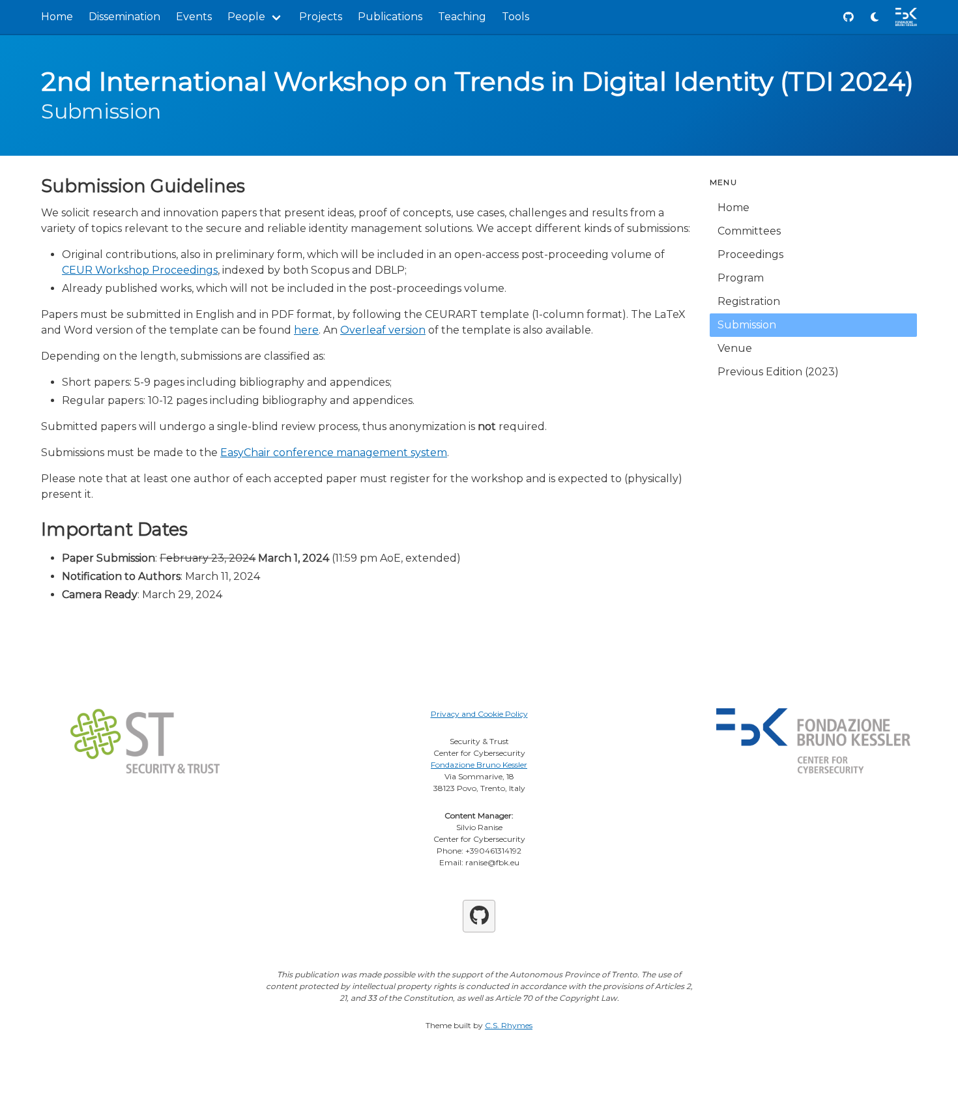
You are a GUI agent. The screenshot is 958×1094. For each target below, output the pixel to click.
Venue (735, 348)
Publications (390, 16)
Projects (320, 16)
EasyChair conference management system (333, 452)
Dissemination (124, 16)
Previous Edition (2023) (778, 372)
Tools (515, 16)
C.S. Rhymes (508, 1025)
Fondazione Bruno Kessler (479, 765)
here (306, 330)
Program (741, 278)
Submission (747, 325)
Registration (749, 301)
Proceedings (750, 254)
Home (57, 16)
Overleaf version (383, 330)
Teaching (462, 16)
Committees (749, 231)
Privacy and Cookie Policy (479, 714)
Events (194, 16)
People (246, 16)
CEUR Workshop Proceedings (140, 270)
